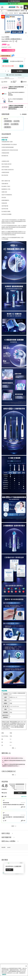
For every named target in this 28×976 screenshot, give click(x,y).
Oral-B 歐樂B (5, 37)
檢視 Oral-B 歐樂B (9, 841)
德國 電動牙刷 (7, 127)
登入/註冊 (8, 869)
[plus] (8, 71)
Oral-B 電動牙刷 (14, 124)
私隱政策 (4, 974)
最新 (5, 796)
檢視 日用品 (6, 833)
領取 (21, 66)
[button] (26, 7)
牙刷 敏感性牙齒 (8, 121)
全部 (2, 796)
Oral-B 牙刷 (16, 121)
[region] (14, 970)
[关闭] (26, 966)
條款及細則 (10, 95)
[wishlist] (13, 41)
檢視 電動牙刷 (7, 837)
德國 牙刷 (7, 124)
